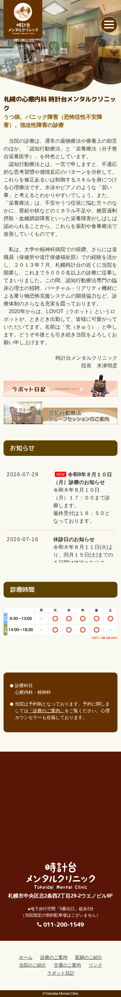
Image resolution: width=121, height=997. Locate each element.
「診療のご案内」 (46, 710)
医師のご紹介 (88, 957)
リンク (95, 965)
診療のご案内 (53, 957)
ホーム (26, 957)
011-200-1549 (63, 924)
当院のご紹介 (32, 965)
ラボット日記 (60, 973)
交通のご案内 (67, 965)
